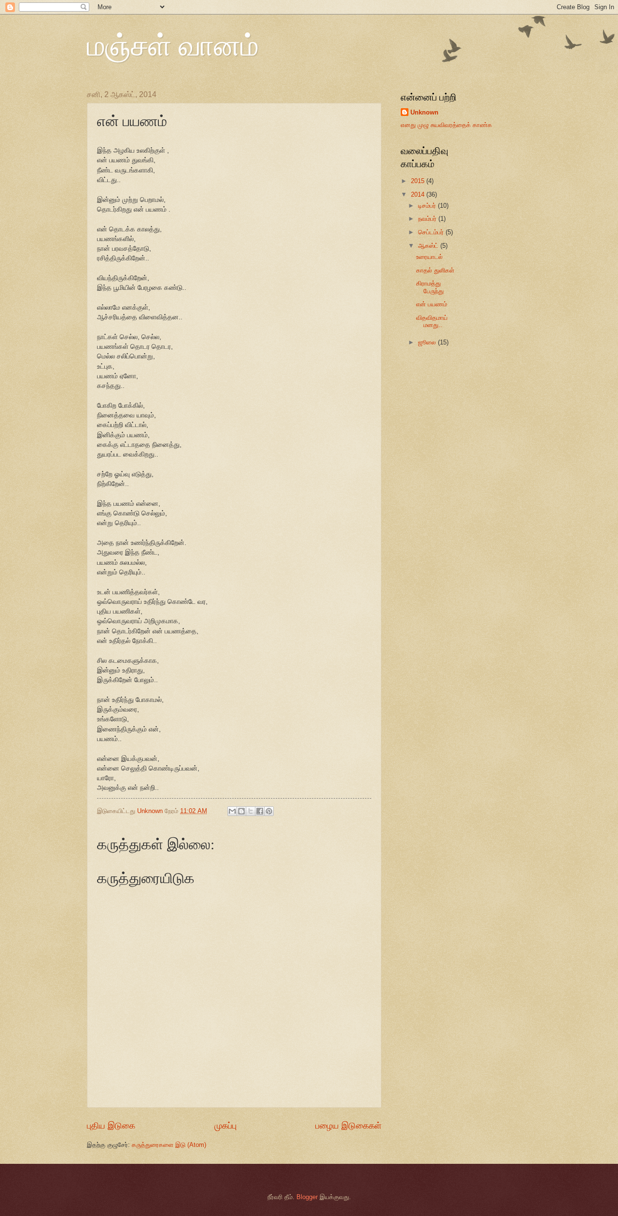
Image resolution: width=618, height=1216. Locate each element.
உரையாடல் (429, 256)
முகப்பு (225, 1125)
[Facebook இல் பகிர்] (260, 811)
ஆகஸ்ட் (429, 245)
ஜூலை (428, 342)
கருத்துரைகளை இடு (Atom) (169, 1144)
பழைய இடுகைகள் (348, 1125)
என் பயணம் (431, 304)
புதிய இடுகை (111, 1125)
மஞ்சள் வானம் (173, 44)
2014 (418, 194)
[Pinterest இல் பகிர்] (269, 811)
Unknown (424, 112)
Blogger (307, 1197)
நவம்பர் (428, 218)
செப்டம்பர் (432, 232)
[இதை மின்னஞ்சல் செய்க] (232, 811)
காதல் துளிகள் (435, 270)
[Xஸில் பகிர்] (250, 811)
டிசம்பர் (428, 205)
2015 (418, 181)
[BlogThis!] (241, 811)
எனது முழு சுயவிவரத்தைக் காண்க (446, 125)
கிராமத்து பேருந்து (430, 287)
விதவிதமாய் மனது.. (432, 321)
